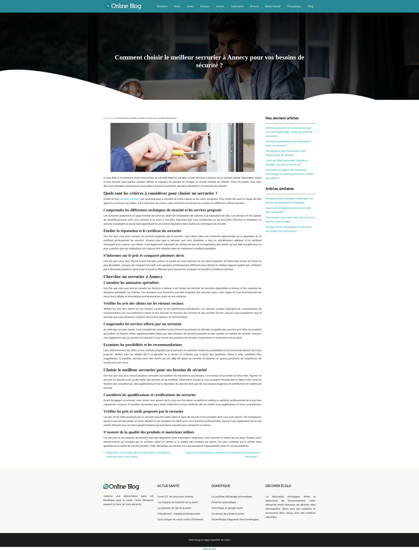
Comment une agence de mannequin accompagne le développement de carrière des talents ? (289, 174)
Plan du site (209, 549)
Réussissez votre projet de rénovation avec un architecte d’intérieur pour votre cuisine (138, 454)
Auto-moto (237, 6)
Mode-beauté (273, 6)
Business (162, 6)
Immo (190, 6)
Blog (310, 6)
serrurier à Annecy (130, 199)
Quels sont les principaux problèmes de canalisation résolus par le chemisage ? (222, 454)
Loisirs (220, 6)
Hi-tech (254, 6)
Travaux (205, 6)
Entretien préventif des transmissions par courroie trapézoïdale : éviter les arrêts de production (288, 132)
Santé (177, 6)
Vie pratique (294, 6)
